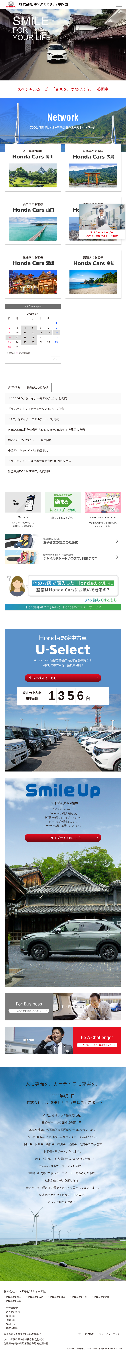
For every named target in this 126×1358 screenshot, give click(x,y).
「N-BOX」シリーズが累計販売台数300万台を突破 (39, 460)
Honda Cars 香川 (78, 1296)
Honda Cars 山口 (56, 1296)
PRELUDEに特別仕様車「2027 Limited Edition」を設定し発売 (46, 429)
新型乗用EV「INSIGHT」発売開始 (29, 471)
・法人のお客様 (12, 1312)
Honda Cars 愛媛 (100, 1296)
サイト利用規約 (86, 1334)
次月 (55, 358)
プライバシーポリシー (110, 1334)
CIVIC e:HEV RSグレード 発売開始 (30, 440)
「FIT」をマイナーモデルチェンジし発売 (33, 419)
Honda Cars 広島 (34, 1296)
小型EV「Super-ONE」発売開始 (28, 450)
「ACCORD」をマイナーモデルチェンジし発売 (37, 398)
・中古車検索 (11, 1308)
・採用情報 (9, 1316)
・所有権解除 (11, 1328)
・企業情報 (9, 1320)
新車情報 (14, 387)
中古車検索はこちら (43, 678)
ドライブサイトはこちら (64, 837)
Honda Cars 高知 (12, 1300)
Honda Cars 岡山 (12, 1296)
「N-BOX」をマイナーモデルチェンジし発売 (36, 408)
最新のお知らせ (37, 387)
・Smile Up (9, 1324)
